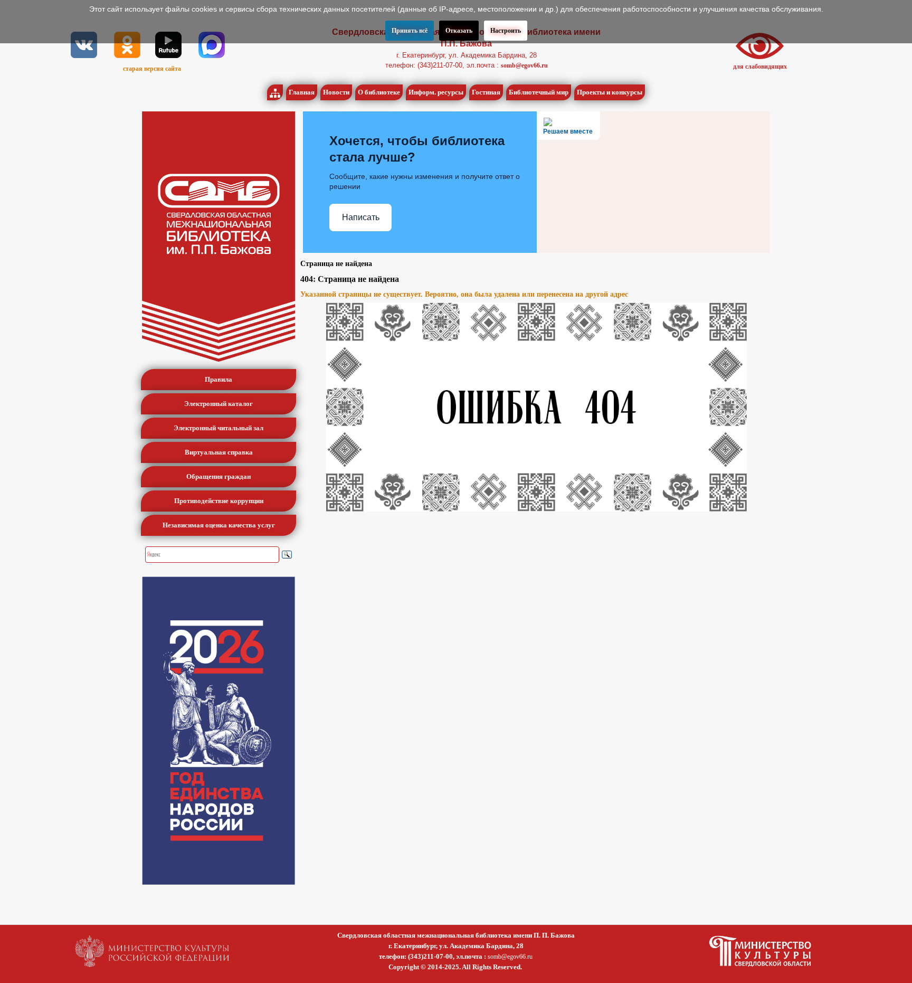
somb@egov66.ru (524, 65)
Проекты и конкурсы (609, 92)
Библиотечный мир (538, 92)
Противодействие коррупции (218, 501)
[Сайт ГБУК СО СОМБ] (218, 236)
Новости (336, 92)
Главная (302, 92)
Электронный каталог (218, 404)
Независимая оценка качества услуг (219, 525)
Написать (360, 217)
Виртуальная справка (219, 452)
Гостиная (486, 92)
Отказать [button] (458, 30)
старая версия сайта (152, 68)
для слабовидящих (760, 66)
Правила (218, 379)
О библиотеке (379, 92)
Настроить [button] (505, 30)
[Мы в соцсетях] (83, 44)
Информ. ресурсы (435, 92)
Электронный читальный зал (218, 428)
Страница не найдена (336, 264)
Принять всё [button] (410, 30)
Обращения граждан (218, 476)
